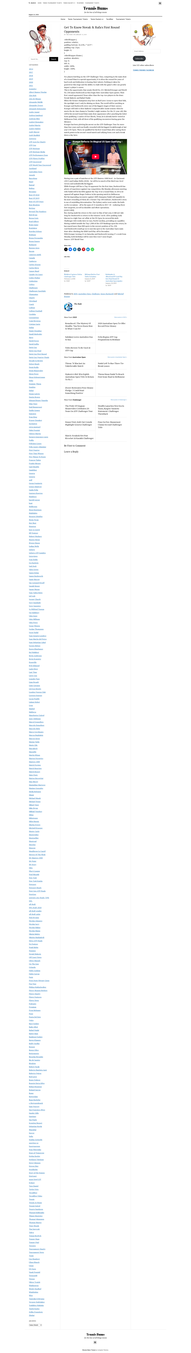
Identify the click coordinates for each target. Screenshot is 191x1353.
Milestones (33, 818)
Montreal (32, 841)
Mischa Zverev (34, 825)
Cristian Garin (34, 324)
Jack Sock (32, 566)
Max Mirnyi (33, 781)
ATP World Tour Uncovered (40, 165)
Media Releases (35, 791)
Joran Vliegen (34, 626)
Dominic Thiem (35, 384)
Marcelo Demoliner (36, 725)
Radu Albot (33, 1027)
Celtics (31, 284)
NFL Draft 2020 (35, 907)
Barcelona (33, 178)
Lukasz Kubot (34, 702)
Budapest (32, 244)
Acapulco (32, 89)
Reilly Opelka (34, 1043)
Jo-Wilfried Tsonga (36, 609)
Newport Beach (35, 887)
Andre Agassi (34, 112)
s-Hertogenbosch (36, 1103)
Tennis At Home (35, 1202)
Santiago (32, 1116)
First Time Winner (36, 453)
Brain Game (33, 225)
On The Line (34, 964)
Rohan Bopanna (35, 1086)
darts (31, 337)
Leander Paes (34, 679)
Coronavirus (34, 317)
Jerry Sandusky (35, 602)
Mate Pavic (33, 775)
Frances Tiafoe (35, 460)
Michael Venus (34, 801)
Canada (32, 258)
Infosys (32, 549)
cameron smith (35, 254)
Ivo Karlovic (34, 563)
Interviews (33, 556)
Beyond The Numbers (37, 211)
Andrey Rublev (35, 128)
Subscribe (139, 58)
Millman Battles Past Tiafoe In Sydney (92, 275)
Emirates (32, 413)
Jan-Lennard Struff (36, 583)
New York (33, 878)
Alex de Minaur (35, 99)
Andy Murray (34, 132)
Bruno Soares (34, 241)
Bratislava (33, 228)
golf (30, 480)
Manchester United (36, 715)
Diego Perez (33, 374)
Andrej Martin (34, 125)
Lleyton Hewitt (35, 689)
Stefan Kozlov (34, 1156)
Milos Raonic (34, 821)
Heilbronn (33, 506)
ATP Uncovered (35, 162)
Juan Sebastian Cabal (37, 642)
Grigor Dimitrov (35, 486)
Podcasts (32, 1004)
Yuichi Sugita (34, 1308)
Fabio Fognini (34, 430)
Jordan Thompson (36, 629)
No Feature (33, 944)
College (32, 307)
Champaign (33, 294)
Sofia (31, 1136)
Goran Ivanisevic (35, 483)
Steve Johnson (34, 1163)
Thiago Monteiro (35, 1216)
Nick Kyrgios (34, 917)
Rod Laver (33, 1076)
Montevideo (33, 834)
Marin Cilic (33, 745)
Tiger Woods (34, 1226)
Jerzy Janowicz (35, 606)
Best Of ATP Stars (36, 201)
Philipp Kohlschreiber (37, 987)
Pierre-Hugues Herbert (38, 990)
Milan (31, 815)
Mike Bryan (33, 808)
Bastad (31, 185)
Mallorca (32, 712)
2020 (31, 82)
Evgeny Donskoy (35, 420)
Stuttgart (33, 1176)
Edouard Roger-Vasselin (38, 400)
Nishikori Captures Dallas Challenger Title (73, 275)
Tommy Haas (34, 1239)
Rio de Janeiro (34, 1060)
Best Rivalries (34, 205)
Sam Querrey (34, 1106)
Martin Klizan (34, 755)
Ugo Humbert (34, 1259)
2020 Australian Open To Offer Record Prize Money (111, 324)
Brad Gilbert (34, 221)
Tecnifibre (33, 1192)
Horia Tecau (34, 520)
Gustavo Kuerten (36, 493)
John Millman (34, 619)
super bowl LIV (35, 1179)
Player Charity (34, 994)
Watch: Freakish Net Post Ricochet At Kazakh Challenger (79, 437)
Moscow (32, 848)
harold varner (34, 500)
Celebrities (33, 281)
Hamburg (32, 496)
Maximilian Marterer (37, 785)
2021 (31, 85)
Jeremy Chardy (35, 599)
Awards (32, 175)
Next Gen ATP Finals (37, 891)
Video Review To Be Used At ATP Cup (77, 349)
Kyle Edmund (34, 665)
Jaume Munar (34, 589)
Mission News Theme (88, 1350)
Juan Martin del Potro (38, 639)
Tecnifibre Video (35, 1196)
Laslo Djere (33, 669)
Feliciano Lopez (35, 443)
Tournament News (36, 1252)
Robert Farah (34, 1066)
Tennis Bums (95, 8)
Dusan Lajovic (34, 394)
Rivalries (32, 1063)
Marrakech (33, 748)
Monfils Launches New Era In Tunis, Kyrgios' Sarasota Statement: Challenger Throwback (111, 410)
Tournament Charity (37, 1249)
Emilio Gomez (34, 410)
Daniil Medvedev (35, 334)
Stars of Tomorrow (36, 1153)
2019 (31, 79)
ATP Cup (32, 145)
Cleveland (33, 301)
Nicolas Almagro (35, 921)
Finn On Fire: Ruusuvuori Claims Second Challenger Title (110, 425)
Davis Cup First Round (38, 354)
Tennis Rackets (68, 3)
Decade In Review (36, 360)
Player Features (35, 997)
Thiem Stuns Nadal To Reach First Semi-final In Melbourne (111, 375)
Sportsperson (34, 1146)
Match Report (34, 771)
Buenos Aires (34, 248)
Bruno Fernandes (36, 238)
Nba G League (34, 871)
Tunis (31, 1255)
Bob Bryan (33, 215)
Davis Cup (33, 347)
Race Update (34, 1023)
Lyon (31, 705)
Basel (31, 181)
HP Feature (33, 533)
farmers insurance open (38, 437)
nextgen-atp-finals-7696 (39, 897)
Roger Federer (34, 1080)
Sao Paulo (33, 1120)
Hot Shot (32, 523)
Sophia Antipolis (35, 1139)
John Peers (33, 622)
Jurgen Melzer (34, 646)
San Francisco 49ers (37, 1110)
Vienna (32, 1279)
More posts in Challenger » (119, 400)
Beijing (31, 188)
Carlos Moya (34, 268)
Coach (31, 304)
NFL (30, 901)
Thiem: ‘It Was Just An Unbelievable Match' (75, 364)
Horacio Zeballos (35, 516)
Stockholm (33, 1169)
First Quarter (34, 450)
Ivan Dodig (33, 559)
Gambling (33, 470)
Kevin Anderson (35, 655)
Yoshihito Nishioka (36, 1305)
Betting (32, 208)
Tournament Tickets (92, 3)
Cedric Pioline (34, 278)
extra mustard (34, 427)
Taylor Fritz (34, 1189)
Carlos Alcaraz (35, 264)
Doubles (32, 387)
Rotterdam (33, 1096)
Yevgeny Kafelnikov (37, 1302)
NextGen (32, 894)
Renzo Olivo (34, 1050)
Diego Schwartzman (37, 377)
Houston (32, 526)
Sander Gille (34, 1113)
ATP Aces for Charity (37, 142)
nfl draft (32, 904)
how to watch (34, 529)
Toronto (32, 1245)
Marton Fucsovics (36, 758)
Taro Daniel (33, 1186)
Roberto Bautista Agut (38, 1070)
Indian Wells (34, 546)
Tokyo (31, 1232)
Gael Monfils (34, 467)
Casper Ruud (34, 271)
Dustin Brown (34, 397)
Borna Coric (33, 218)
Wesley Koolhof (35, 1289)
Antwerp (32, 138)
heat (30, 503)
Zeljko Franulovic (36, 1312)
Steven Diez (33, 1166)
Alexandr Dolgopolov (37, 109)
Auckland (32, 168)
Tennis (31, 1199)
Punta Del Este (35, 1017)
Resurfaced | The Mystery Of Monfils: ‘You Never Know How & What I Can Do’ (79, 326)
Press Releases (34, 1010)
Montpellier (34, 838)
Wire (31, 1295)
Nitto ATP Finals (35, 941)
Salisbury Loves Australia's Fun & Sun (79, 338)
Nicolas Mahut (34, 927)
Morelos (32, 844)
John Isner (33, 616)
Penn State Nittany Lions (39, 980)
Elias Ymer (33, 404)
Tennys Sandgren (36, 1209)
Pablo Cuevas (34, 974)
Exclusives (33, 423)
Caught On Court (36, 274)
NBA (31, 868)
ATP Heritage (34, 148)
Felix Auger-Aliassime (37, 447)
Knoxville (32, 662)
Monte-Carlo (34, 831)
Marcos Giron (34, 738)
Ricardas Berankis (36, 1057)
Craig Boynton (35, 321)
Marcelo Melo (34, 728)
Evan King (33, 417)
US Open (32, 1269)
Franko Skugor (35, 463)
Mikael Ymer (34, 805)
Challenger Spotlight (37, 291)
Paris (31, 977)
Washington (34, 1285)
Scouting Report (35, 1123)
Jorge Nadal (33, 632)
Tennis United (34, 1206)
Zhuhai (31, 1315)
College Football (35, 311)
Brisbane (32, 234)
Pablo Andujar (34, 970)
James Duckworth (36, 576)
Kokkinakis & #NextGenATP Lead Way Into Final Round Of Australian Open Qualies (114, 277)
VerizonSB (33, 1275)
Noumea (32, 950)
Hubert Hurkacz (35, 536)
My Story (32, 864)
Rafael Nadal (34, 1030)
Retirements (34, 1053)
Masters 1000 (34, 762)
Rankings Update (35, 1037)
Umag (31, 1265)
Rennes (32, 1047)
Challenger (33, 288)
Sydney (32, 1183)
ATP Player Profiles (37, 158)
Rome (31, 1093)
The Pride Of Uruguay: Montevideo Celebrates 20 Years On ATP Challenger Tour (79, 408)
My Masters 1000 (36, 858)
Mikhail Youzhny (35, 811)
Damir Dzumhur (35, 331)
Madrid (32, 708)
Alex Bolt (32, 95)
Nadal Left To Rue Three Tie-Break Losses (111, 364)
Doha (31, 380)
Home (39, 3)
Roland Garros (34, 1090)
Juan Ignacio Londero (37, 636)
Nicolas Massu (34, 931)
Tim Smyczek (34, 1229)
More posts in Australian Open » (117, 357)
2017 (31, 72)
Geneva (32, 473)
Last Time (33, 672)
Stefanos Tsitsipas (36, 1159)
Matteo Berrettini (36, 778)
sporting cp (33, 1143)
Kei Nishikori (34, 652)
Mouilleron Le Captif (37, 851)
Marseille (32, 752)
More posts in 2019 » (120, 317)
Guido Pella (33, 490)
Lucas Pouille (34, 699)
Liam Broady (34, 682)
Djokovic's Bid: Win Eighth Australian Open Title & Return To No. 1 (79, 377)
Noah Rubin (33, 947)
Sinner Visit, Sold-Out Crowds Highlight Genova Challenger (78, 423)
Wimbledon (33, 1292)
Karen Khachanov (36, 649)
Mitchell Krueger (36, 828)
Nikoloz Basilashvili (36, 937)
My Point (32, 861)
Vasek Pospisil (34, 1272)
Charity (32, 297)
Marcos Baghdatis (36, 735)
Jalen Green (33, 569)
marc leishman (35, 718)
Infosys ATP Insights (37, 553)
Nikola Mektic (34, 934)
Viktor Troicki (34, 1282)
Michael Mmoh (35, 798)
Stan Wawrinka (35, 1149)
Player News (34, 1000)
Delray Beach (34, 364)
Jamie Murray (34, 579)
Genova (32, 476)
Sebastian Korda (35, 1126)
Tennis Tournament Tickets (52, 3)
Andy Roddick (34, 135)
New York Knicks (35, 881)
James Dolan (34, 573)
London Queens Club (37, 692)
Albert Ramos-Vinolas (38, 92)
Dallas (31, 327)
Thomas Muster (35, 1222)
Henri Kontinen (35, 510)
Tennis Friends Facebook (143, 70)
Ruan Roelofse (34, 1100)
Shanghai (32, 1129)
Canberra (32, 261)
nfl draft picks (34, 914)
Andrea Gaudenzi (36, 115)
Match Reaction (35, 768)
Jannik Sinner (34, 586)
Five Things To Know (37, 457)
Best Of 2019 (34, 198)
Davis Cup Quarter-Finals (39, 357)
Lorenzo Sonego (35, 695)
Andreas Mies (34, 118)
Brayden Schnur (35, 231)
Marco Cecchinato (36, 732)
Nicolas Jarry (34, 924)
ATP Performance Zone (38, 155)
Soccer (31, 1133)
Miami (31, 795)
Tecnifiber (80, 3)
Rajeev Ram (33, 1033)
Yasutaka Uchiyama (36, 1299)
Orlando (32, 967)
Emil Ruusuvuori (35, 407)
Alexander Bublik (36, 102)
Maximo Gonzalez (36, 788)
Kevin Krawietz (35, 659)
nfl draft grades (35, 911)
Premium (32, 1007)
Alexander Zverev (36, 105)
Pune (31, 1013)
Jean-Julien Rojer (36, 592)
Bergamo (32, 191)
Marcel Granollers (36, 722)
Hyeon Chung (34, 543)
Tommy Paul (34, 1242)
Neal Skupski (34, 874)
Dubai (31, 390)
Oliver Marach (34, 960)
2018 (31, 75)
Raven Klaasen (35, 1040)
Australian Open (35, 171)
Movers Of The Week (37, 854)
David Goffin (34, 344)
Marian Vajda (34, 742)
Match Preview (35, 765)
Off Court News (35, 957)
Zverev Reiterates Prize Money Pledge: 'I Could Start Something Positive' (79, 390)
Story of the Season (37, 1173)
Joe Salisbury (34, 612)
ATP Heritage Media (37, 152)
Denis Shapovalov (36, 370)
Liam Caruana (34, 685)
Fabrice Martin (35, 433)
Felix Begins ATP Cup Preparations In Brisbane (109, 338)
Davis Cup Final (35, 350)
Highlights (33, 513)
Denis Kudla (33, 367)
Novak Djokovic (35, 954)
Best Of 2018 (34, 195)
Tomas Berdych (35, 1236)
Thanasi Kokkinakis (36, 1212)
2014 (31, 69)
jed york (32, 596)
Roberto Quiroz (35, 1073)
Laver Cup (33, 675)
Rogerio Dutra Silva (36, 1083)
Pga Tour (32, 984)
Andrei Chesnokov (36, 122)
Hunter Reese (34, 539)
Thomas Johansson (36, 1219)
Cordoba (32, 314)
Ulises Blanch (34, 1262)
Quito (31, 1020)
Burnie (31, 251)
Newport (32, 884)
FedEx (31, 440)
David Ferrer (34, 341)
